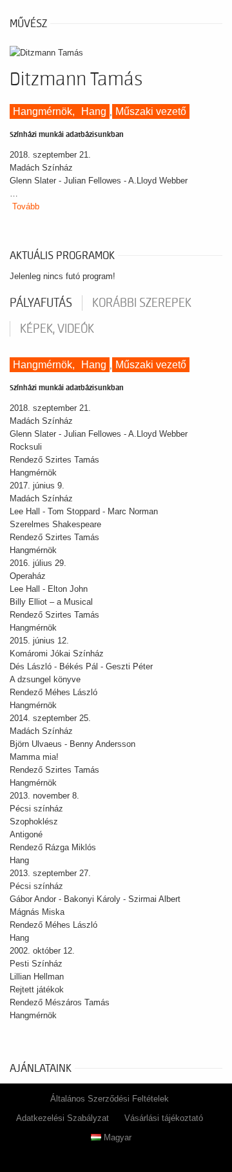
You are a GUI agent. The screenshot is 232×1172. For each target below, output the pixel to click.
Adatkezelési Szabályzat (62, 1118)
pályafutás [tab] (41, 303)
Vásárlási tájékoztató (163, 1118)
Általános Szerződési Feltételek (109, 1099)
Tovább (25, 206)
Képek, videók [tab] (57, 329)
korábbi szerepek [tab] (141, 303)
